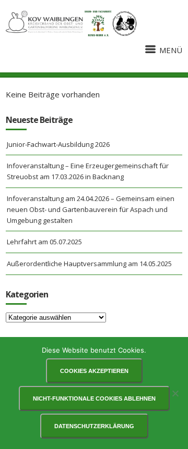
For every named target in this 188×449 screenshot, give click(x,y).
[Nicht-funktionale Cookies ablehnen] (175, 393)
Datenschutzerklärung (94, 426)
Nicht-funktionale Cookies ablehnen (94, 398)
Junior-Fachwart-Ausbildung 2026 (58, 144)
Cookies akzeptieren (94, 371)
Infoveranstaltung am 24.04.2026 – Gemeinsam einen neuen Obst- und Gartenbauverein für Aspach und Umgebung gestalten (90, 209)
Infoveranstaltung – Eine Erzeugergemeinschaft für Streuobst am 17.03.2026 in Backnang (88, 171)
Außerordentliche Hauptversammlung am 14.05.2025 (89, 263)
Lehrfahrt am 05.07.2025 (44, 241)
